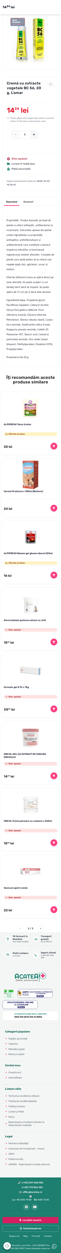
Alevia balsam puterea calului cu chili (25, 620)
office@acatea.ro (32, 1192)
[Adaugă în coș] (53, 446)
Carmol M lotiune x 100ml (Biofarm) (23, 491)
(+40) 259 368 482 (32, 1182)
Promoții (36, 1236)
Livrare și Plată (16, 1111)
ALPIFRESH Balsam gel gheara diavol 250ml (28, 553)
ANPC (11, 1153)
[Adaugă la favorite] (50, 84)
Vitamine (13, 1043)
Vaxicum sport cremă (15, 887)
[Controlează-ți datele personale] (7, 1246)
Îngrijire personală (17, 1038)
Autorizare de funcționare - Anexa (26, 1148)
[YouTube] (34, 1207)
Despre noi (14, 1236)
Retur (11, 1116)
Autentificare (15, 1077)
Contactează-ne (32, 1228)
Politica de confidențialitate (22, 1101)
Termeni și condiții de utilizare (23, 1095)
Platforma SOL (16, 1159)
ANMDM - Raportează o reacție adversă (28, 1164)
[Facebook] (26, 1207)
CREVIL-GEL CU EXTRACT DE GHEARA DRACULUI (25, 755)
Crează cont (14, 1072)
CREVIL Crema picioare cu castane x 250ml (28, 821)
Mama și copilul (16, 1054)
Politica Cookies (16, 1106)
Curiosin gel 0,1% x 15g (16, 687)
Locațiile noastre (32, 1220)
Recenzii (28, 201)
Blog (25, 1236)
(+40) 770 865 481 (32, 1187)
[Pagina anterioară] (20, 928)
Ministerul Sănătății (18, 1143)
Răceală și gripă (16, 1049)
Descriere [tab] (11, 201)
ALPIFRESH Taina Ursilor (17, 424)
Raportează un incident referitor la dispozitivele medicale (26, 1124)
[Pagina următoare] (41, 928)
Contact (48, 1236)
